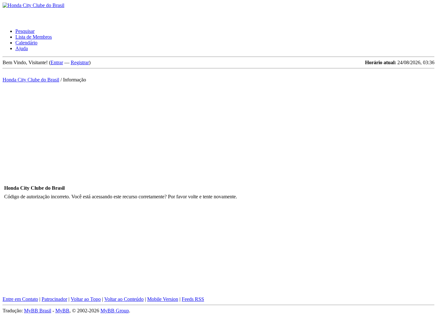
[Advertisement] (218, 130)
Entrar (57, 62)
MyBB (62, 310)
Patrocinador (54, 299)
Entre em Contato (20, 299)
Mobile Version (162, 299)
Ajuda (21, 48)
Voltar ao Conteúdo (124, 299)
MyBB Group (114, 310)
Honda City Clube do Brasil (31, 79)
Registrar (80, 62)
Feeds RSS (193, 299)
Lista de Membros (33, 37)
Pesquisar (25, 31)
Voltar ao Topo (86, 299)
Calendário (26, 42)
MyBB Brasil (37, 310)
